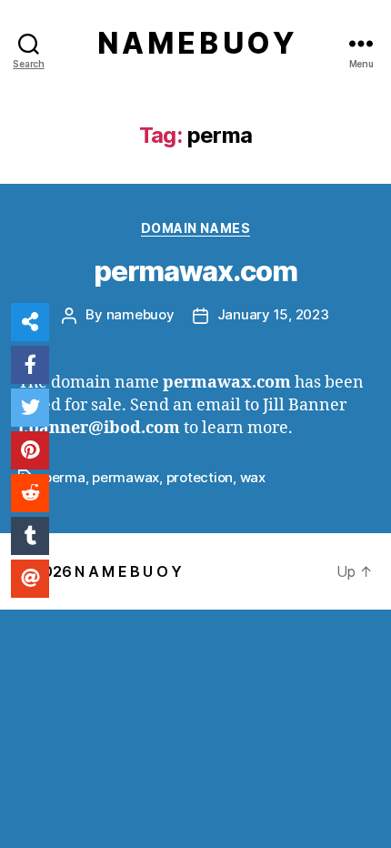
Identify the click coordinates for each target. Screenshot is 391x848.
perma (64, 477)
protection (199, 477)
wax (253, 477)
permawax (125, 477)
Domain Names (195, 228)
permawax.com (195, 271)
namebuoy (140, 314)
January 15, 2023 (273, 314)
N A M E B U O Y (195, 43)
